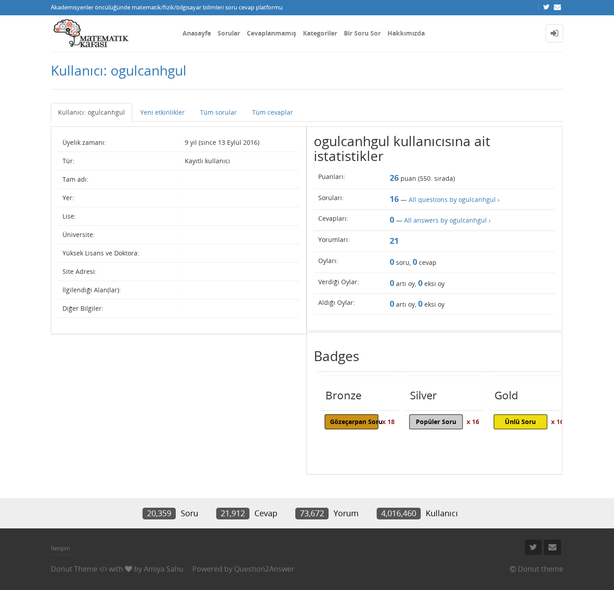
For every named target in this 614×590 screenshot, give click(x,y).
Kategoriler (320, 33)
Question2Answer (264, 569)
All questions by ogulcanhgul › (454, 199)
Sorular (229, 33)
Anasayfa (196, 33)
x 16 (473, 421)
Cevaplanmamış (271, 33)
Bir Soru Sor (362, 33)
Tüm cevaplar (272, 112)
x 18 (388, 421)
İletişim (60, 548)
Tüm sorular (218, 112)
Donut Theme (74, 569)
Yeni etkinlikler (162, 112)
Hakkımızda (406, 33)
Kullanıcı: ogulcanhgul (91, 112)
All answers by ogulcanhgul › (447, 220)
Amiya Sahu (163, 569)
